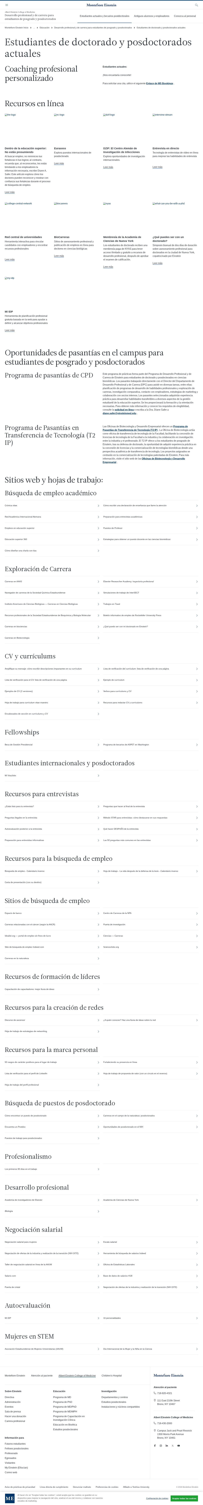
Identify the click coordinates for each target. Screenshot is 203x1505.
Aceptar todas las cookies (184, 1498)
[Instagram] (161, 1445)
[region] (101, 1498)
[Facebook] (155, 1445)
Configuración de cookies (157, 1498)
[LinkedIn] (167, 1445)
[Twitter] (172, 1445)
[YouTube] (178, 1445)
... (34, 27)
